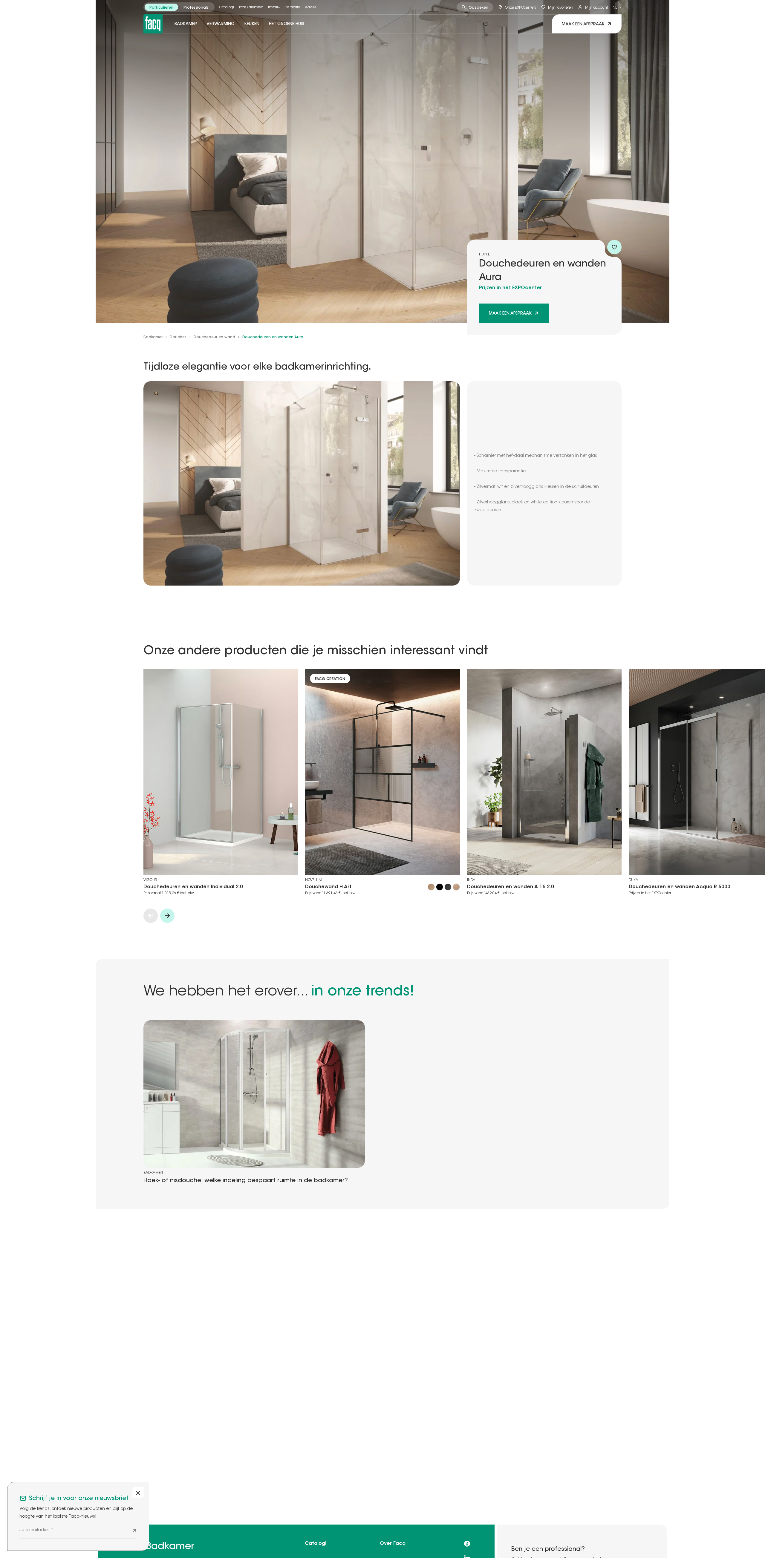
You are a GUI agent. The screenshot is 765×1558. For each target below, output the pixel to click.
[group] (179, 7)
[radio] (161, 7)
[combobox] (617, 7)
